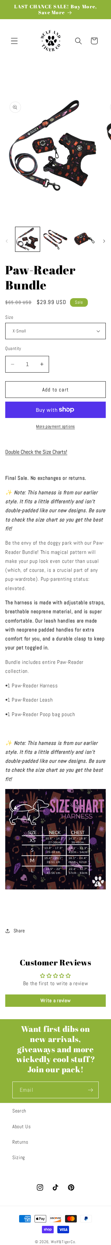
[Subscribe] (90, 1090)
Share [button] (19, 930)
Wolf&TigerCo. (63, 1241)
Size (9, 317)
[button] (14, 41)
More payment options (55, 426)
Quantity (13, 348)
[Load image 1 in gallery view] (27, 239)
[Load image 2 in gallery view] (55, 239)
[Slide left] (7, 241)
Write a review (55, 1000)
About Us (21, 1126)
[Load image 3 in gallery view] (83, 239)
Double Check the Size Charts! (36, 451)
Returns (20, 1142)
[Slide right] (104, 241)
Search (19, 1111)
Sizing (18, 1157)
